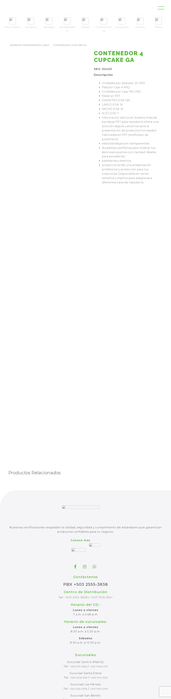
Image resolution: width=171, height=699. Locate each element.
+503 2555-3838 (76, 597)
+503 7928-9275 (99, 666)
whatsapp (95, 566)
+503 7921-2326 (99, 677)
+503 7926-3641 (101, 597)
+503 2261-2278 (78, 688)
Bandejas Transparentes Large (29, 45)
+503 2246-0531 (79, 677)
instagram (85, 566)
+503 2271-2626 (78, 666)
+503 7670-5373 (99, 688)
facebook (75, 566)
